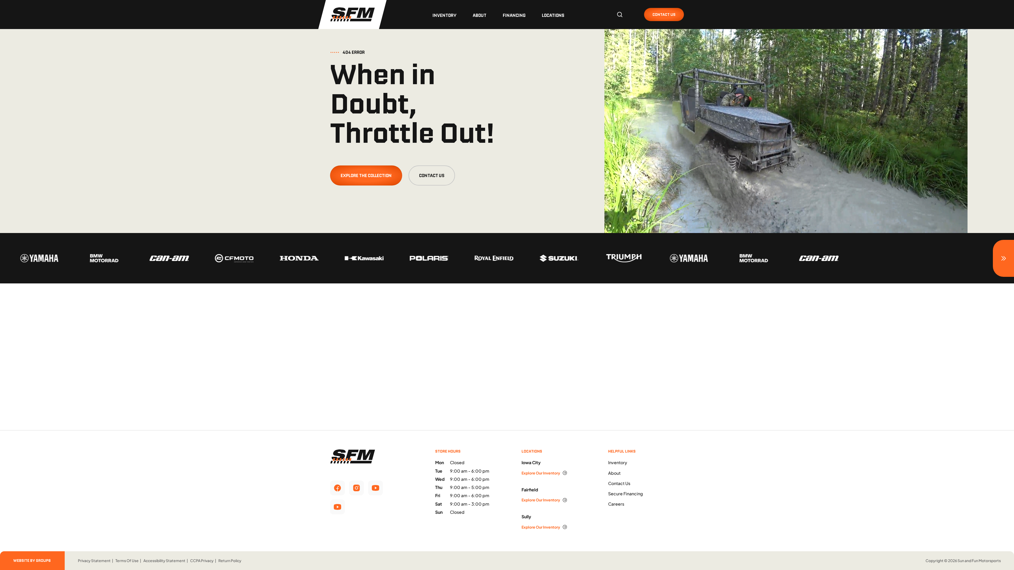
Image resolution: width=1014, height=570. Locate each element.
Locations (553, 15)
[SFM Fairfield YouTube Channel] (337, 507)
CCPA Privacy (202, 560)
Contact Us (431, 175)
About (479, 15)
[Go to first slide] (1003, 258)
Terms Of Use (127, 560)
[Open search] (620, 14)
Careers (616, 504)
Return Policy (229, 560)
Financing (514, 15)
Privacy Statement (94, 560)
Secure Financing (625, 493)
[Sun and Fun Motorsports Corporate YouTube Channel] (375, 488)
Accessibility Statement (164, 560)
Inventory (444, 15)
